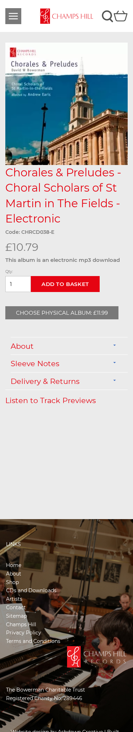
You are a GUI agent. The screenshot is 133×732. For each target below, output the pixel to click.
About (13, 574)
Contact (16, 607)
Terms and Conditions (33, 641)
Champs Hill (21, 624)
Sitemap (16, 616)
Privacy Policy (23, 632)
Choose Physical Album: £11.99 (62, 312)
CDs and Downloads (31, 590)
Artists (14, 599)
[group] (66, 104)
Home (13, 565)
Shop (12, 582)
